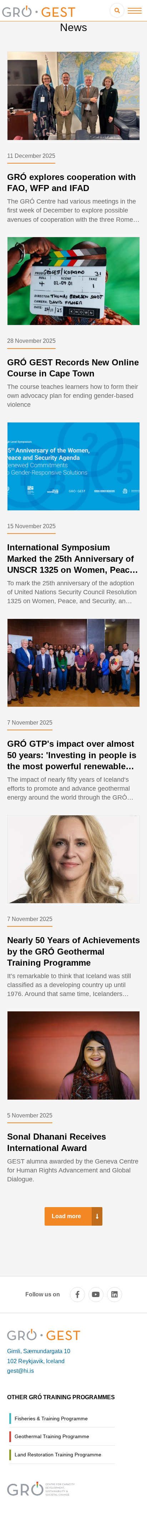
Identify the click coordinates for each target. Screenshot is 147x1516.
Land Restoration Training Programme (58, 1454)
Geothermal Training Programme (52, 1436)
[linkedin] (114, 1294)
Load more (66, 1216)
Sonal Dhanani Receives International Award (56, 1142)
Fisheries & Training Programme (51, 1418)
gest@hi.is (20, 1371)
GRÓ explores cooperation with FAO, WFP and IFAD (71, 182)
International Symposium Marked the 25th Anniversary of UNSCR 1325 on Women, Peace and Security (70, 564)
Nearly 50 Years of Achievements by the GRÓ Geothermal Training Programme (73, 951)
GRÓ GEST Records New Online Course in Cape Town (73, 367)
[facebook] (77, 1294)
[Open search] (117, 10)
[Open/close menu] (134, 10)
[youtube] (95, 1294)
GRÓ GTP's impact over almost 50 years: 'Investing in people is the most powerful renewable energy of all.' (71, 760)
